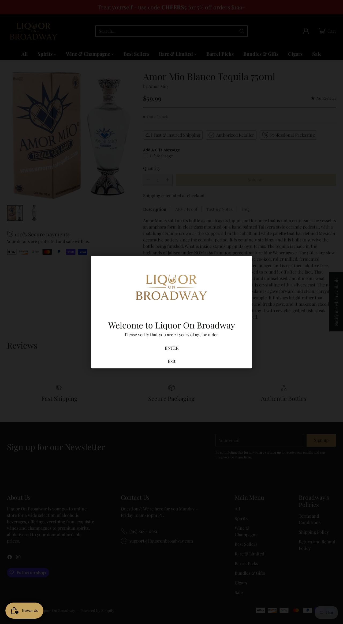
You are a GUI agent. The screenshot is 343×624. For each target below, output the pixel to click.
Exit (172, 361)
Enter (171, 348)
